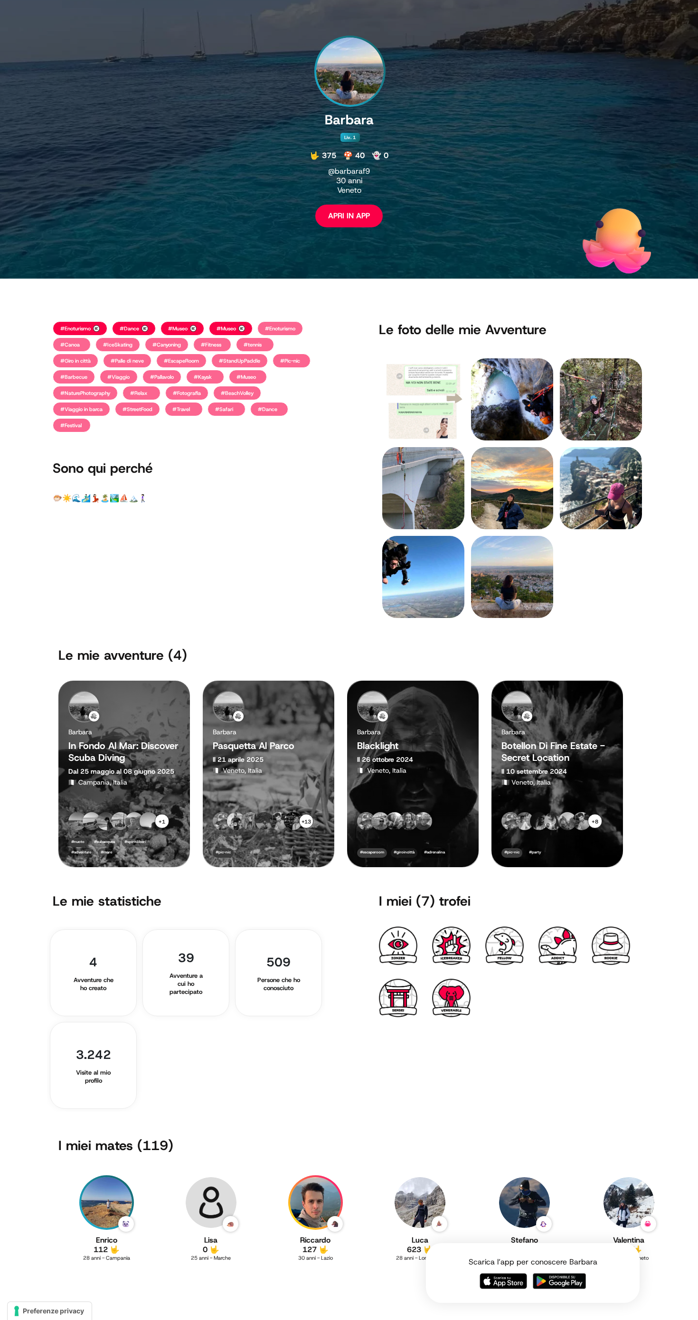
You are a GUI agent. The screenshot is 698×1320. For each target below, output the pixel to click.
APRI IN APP (349, 216)
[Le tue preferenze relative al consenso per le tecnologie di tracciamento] (50, 1311)
